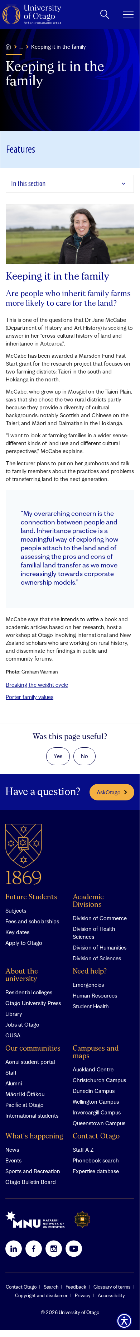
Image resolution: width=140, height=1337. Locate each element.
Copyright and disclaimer (41, 1295)
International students (31, 1115)
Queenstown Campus (99, 1123)
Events (13, 1160)
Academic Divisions (88, 901)
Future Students (31, 897)
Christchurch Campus (99, 1080)
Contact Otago (96, 1136)
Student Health (91, 1006)
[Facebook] (33, 1248)
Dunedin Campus (94, 1091)
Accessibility (111, 1295)
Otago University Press (33, 1003)
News (12, 1149)
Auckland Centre (93, 1069)
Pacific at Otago (24, 1105)
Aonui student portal (30, 1062)
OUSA (12, 1035)
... (21, 46)
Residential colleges (28, 992)
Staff (10, 1072)
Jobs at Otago (22, 1024)
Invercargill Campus (97, 1112)
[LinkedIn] (13, 1248)
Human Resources (95, 995)
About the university (21, 975)
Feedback (76, 1286)
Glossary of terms (112, 1286)
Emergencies (88, 985)
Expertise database (96, 1171)
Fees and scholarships (32, 921)
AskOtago (109, 792)
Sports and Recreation (32, 1171)
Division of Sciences (97, 958)
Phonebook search (96, 1160)
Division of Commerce (100, 918)
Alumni (13, 1083)
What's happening (34, 1136)
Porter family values (29, 697)
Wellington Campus (96, 1101)
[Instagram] (53, 1248)
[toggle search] (104, 14)
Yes (58, 756)
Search (51, 1286)
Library (13, 1014)
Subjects (15, 910)
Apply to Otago (23, 943)
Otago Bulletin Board (30, 1182)
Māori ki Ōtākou (24, 1094)
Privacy (83, 1295)
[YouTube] (74, 1248)
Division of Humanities (99, 947)
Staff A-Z (83, 1149)
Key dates (17, 932)
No (84, 756)
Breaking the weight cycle (37, 684)
